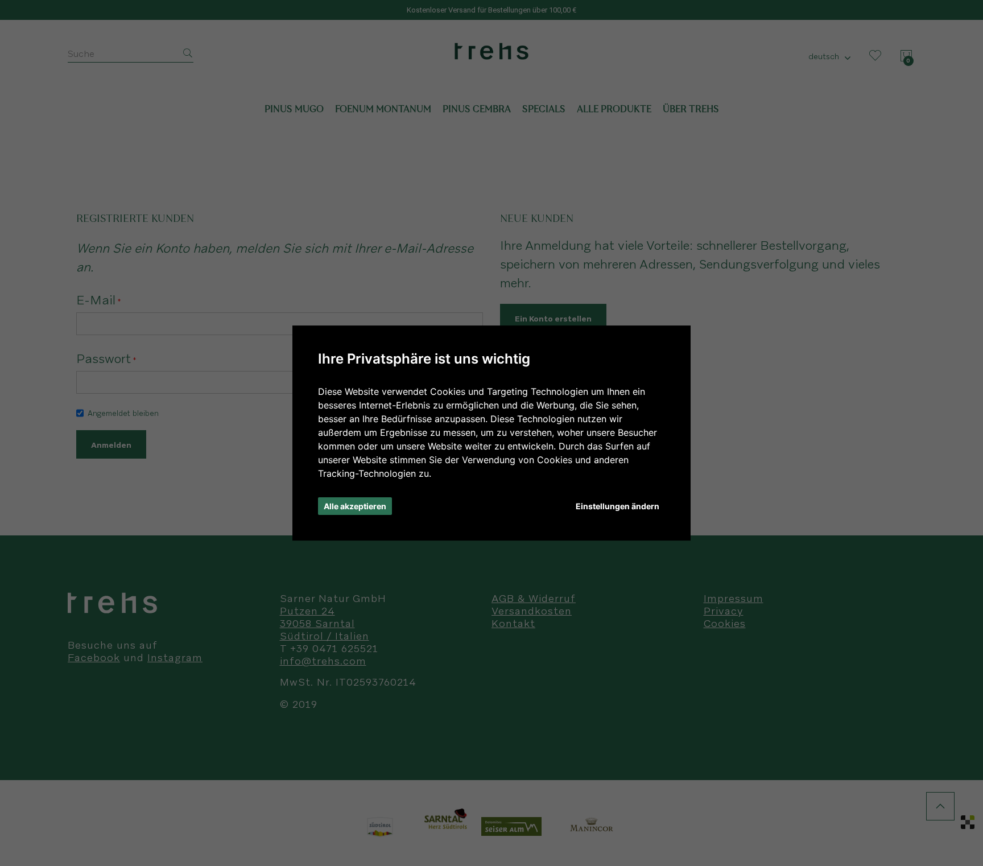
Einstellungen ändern (617, 506)
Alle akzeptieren (355, 506)
